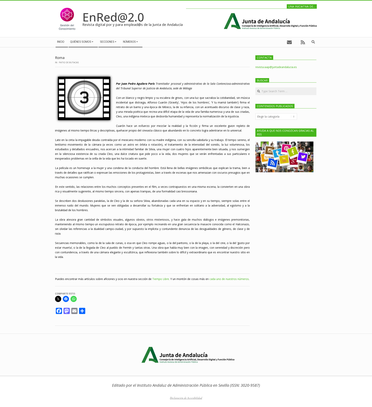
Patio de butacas (69, 62)
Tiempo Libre (160, 279)
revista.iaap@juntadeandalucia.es (276, 67)
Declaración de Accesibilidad (186, 398)
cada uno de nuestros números (229, 279)
